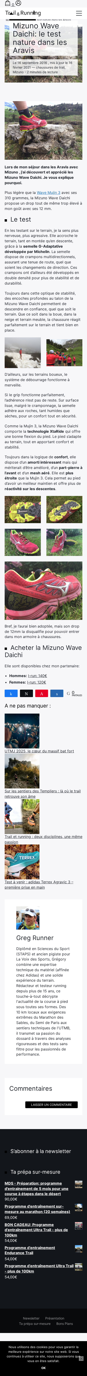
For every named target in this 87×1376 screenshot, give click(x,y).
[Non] (81, 1358)
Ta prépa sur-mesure (35, 1324)
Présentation (54, 1318)
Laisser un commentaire (51, 1105)
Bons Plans (64, 1324)
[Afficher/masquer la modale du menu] (78, 13)
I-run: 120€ (36, 682)
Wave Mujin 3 (48, 192)
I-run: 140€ (37, 675)
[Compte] (18, 4)
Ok (43, 1368)
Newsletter (31, 1318)
